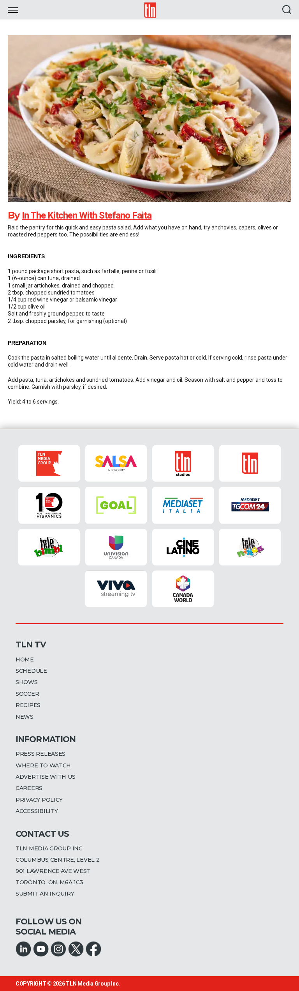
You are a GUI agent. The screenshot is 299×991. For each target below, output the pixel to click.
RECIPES (28, 705)
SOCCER (27, 693)
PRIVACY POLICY (39, 799)
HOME (25, 659)
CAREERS (29, 788)
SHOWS (27, 682)
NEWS (24, 716)
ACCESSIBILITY (37, 811)
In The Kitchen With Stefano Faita (86, 215)
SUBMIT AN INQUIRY (45, 893)
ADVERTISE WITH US (45, 776)
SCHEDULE (31, 670)
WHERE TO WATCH (43, 765)
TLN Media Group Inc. (93, 983)
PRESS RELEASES (40, 753)
